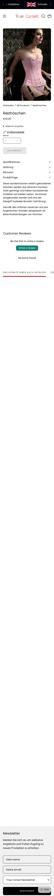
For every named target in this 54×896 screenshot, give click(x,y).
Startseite (8, 105)
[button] (43, 16)
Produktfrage (10, 177)
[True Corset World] (27, 16)
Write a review (27, 248)
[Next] (50, 4)
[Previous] (3, 4)
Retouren (8, 172)
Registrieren (27, 891)
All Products (23, 105)
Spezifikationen (11, 162)
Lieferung (8, 167)
